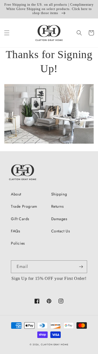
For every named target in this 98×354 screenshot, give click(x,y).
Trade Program (24, 206)
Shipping (59, 194)
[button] (7, 33)
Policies (18, 243)
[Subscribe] (81, 266)
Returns (57, 206)
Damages (59, 219)
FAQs (15, 231)
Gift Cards (20, 219)
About (16, 194)
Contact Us (60, 231)
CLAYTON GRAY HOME (54, 344)
